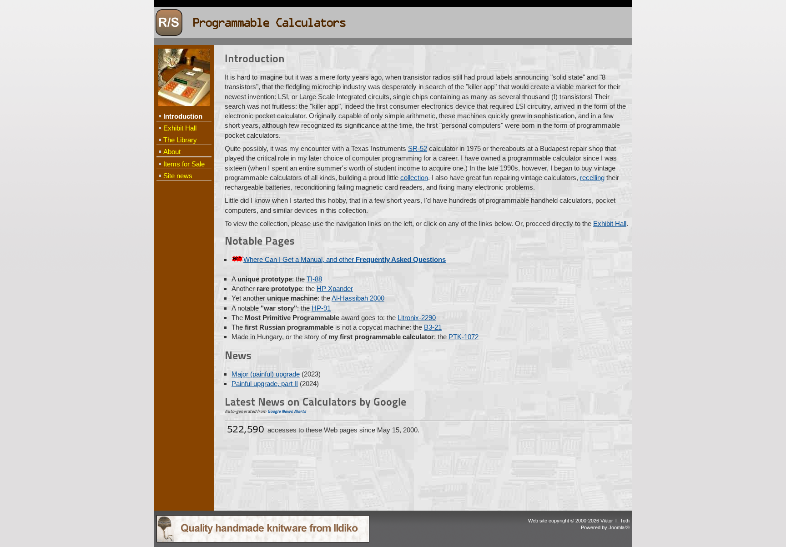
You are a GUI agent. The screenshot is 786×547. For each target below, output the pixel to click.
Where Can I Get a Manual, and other (344, 259)
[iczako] (262, 540)
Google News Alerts (286, 411)
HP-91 (321, 308)
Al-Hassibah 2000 (358, 298)
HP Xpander (335, 288)
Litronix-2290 (417, 317)
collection (414, 177)
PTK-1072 (463, 337)
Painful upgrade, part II (265, 383)
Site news (177, 176)
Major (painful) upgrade (266, 374)
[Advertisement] (183, 330)
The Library (180, 140)
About (172, 152)
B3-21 (433, 327)
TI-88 (314, 279)
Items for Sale (184, 164)
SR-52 (417, 148)
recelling (592, 177)
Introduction (182, 116)
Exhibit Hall (179, 128)
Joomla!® (619, 527)
